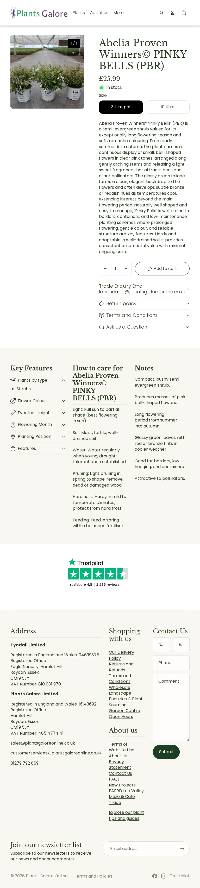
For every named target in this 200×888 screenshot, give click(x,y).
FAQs (114, 779)
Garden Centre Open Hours (124, 713)
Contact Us (120, 773)
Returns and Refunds (121, 667)
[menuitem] (118, 12)
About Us (118, 756)
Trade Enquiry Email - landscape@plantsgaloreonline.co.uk (142, 289)
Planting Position (34, 436)
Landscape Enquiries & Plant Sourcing (126, 699)
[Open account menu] (172, 12)
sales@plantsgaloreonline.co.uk (42, 743)
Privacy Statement (120, 764)
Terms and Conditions (132, 315)
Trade (115, 802)
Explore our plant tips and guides (126, 815)
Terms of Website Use (121, 747)
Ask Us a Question (126, 327)
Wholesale (119, 687)
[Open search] (161, 12)
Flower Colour (32, 401)
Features (27, 448)
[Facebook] (155, 876)
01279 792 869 (24, 763)
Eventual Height (34, 413)
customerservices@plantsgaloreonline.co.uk (56, 753)
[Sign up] (182, 849)
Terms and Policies (93, 876)
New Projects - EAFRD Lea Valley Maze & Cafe (126, 791)
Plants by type (32, 380)
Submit (166, 752)
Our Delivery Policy (121, 655)
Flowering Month (35, 424)
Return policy (121, 303)
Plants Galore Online (47, 876)
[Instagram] (164, 876)
